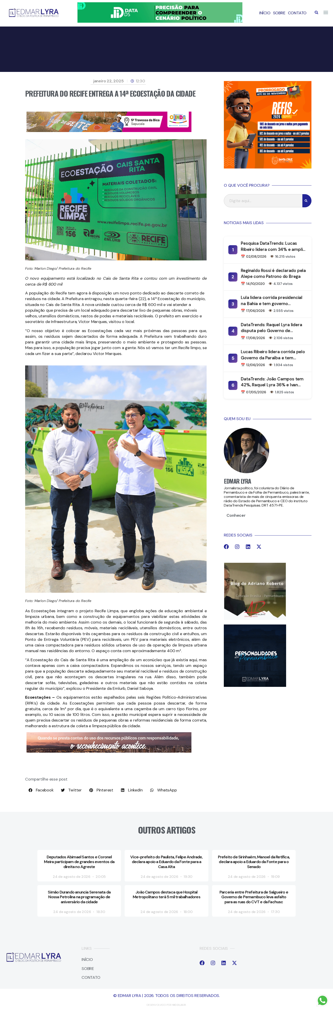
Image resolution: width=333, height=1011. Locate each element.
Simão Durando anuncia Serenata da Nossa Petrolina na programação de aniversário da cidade (79, 897)
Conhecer (236, 515)
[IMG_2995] (109, 130)
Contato (297, 13)
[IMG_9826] (159, 21)
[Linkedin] (248, 546)
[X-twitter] (258, 546)
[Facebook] (226, 546)
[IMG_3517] (267, 167)
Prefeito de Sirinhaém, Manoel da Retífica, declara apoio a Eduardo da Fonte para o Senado (254, 861)
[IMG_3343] (109, 751)
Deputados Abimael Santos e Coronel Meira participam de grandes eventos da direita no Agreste (79, 861)
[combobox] (263, 200)
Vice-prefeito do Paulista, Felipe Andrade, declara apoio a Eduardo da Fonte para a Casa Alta (166, 861)
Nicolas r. (179, 1005)
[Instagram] (237, 546)
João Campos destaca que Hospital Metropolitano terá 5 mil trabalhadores (166, 894)
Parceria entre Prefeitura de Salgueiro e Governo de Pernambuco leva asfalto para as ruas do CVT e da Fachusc (254, 897)
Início (264, 13)
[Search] (306, 200)
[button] (316, 12)
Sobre (279, 13)
